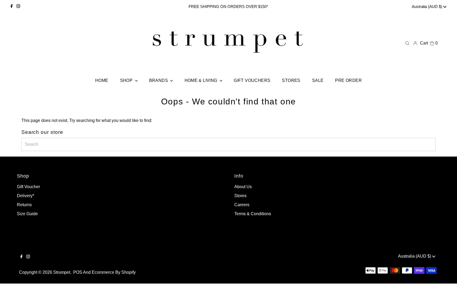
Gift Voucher (28, 186)
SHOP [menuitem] (127, 80)
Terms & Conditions (252, 213)
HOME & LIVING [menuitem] (202, 80)
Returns (24, 204)
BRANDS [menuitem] (159, 80)
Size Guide (27, 213)
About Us (243, 186)
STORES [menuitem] (291, 80)
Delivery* (25, 195)
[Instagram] (18, 6)
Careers (241, 204)
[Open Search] (407, 43)
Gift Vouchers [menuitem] (252, 80)
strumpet (61, 272)
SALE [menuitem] (318, 80)
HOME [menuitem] (101, 80)
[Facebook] (11, 6)
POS (77, 272)
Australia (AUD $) (427, 6)
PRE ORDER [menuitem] (348, 80)
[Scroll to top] (446, 285)
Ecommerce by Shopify (114, 272)
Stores (240, 195)
